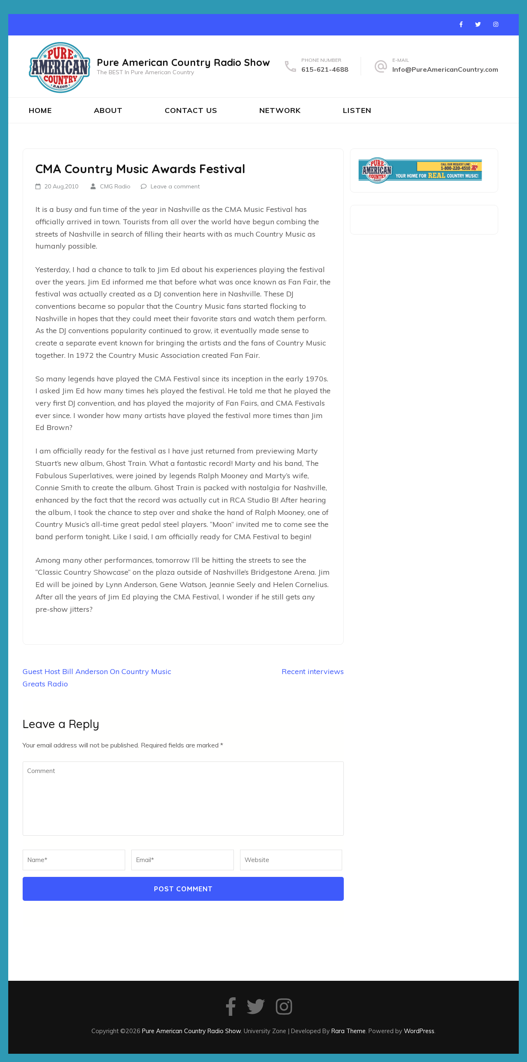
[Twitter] (478, 24)
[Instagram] (495, 24)
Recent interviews (313, 671)
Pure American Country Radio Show (183, 62)
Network (280, 110)
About (108, 110)
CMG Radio (115, 186)
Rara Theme (348, 1031)
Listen (357, 110)
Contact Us (191, 110)
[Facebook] (461, 24)
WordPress (419, 1031)
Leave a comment (175, 186)
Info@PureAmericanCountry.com (445, 69)
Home (40, 110)
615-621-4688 (324, 69)
